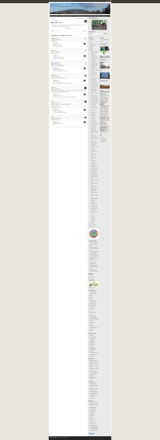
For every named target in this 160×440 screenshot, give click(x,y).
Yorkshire (104, 132)
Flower (101, 110)
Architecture (102, 98)
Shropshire (103, 123)
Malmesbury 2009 (94, 123)
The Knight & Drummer (94, 352)
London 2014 (93, 118)
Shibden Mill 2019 (94, 170)
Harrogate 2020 (94, 79)
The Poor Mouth (92, 354)
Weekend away (103, 129)
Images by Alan (92, 308)
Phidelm (52, 87)
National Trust (104, 117)
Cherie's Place (55, 5)
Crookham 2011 (94, 74)
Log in (102, 136)
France (107, 110)
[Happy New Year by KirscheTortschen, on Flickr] (68, 28)
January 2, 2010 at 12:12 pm (56, 118)
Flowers (104, 110)
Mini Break (104, 115)
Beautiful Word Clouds (94, 402)
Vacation (103, 127)
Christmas (108, 105)
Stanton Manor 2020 (94, 175)
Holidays (84, 15)
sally (52, 116)
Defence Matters (106, 107)
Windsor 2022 (93, 210)
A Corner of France (93, 293)
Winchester (107, 130)
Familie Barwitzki (93, 303)
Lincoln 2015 (93, 110)
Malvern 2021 (93, 128)
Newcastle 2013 (94, 141)
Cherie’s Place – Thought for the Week (94, 244)
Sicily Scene (92, 325)
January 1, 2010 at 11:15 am (56, 76)
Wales (108, 127)
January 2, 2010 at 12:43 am (56, 102)
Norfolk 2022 (93, 144)
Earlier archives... (92, 277)
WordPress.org (103, 141)
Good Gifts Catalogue (93, 393)
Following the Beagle (93, 391)
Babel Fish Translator (93, 388)
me (105, 114)
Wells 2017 (93, 201)
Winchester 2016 (94, 205)
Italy (107, 111)
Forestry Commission (93, 371)
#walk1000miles (105, 91)
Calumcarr (53, 50)
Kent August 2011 (94, 95)
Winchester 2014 (94, 203)
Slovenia (101, 124)
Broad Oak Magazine (93, 300)
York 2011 (93, 216)
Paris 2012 (93, 155)
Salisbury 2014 (93, 163)
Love (104, 114)
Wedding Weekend (94, 198)
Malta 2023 (93, 125)
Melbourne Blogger (93, 317)
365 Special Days (93, 383)
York (101, 132)
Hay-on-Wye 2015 (94, 84)
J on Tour (91, 346)
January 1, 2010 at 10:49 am (58, 57)
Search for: (91, 33)
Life (106, 113)
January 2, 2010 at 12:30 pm (58, 123)
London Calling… (93, 315)
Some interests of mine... (105, 39)
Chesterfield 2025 (94, 64)
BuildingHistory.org (93, 407)
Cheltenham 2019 (94, 63)
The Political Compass (94, 425)
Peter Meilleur (92, 322)
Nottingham (93, 149)
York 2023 (93, 221)
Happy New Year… (56, 22)
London (101, 114)
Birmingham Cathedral (94, 270)
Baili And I (91, 297)
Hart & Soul (92, 307)
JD (90, 310)
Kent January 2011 (94, 100)
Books (63, 15)
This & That (104, 15)
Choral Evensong (93, 409)
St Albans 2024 (93, 171)
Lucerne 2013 (93, 120)
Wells (105, 130)
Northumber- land (104, 118)
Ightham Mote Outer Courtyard (81, 18)
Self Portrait (102, 121)
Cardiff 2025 (93, 59)
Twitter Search (92, 398)
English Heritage (103, 108)
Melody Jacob (92, 257)
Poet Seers (92, 420)
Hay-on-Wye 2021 (94, 86)
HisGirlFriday (53, 38)
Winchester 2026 (94, 208)
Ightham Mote (53, 18)
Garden (101, 111)
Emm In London (92, 302)
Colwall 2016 (93, 66)
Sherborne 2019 (94, 168)
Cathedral (106, 100)
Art (60, 15)
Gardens (75, 15)
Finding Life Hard (93, 305)
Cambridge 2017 (94, 56)
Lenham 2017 (93, 104)
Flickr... (102, 41)
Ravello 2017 (93, 160)
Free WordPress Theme (54, 438)
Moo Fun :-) (92, 417)
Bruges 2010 (93, 54)
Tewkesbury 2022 (94, 187)
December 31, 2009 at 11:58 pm (56, 39)
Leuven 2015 (93, 105)
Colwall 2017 (93, 68)
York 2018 (93, 218)
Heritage (80, 15)
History (104, 111)
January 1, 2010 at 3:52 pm (57, 95)
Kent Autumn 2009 (94, 97)
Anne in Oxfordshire (93, 336)
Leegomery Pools (102, 113)
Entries (103, 138)
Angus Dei (92, 335)
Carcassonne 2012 (94, 58)
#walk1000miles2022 (103, 95)
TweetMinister (92, 396)
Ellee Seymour (92, 344)
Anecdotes (56, 15)
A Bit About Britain (93, 292)
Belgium (103, 100)
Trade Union (107, 125)
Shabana (91, 242)
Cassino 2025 (93, 61)
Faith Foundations (69, 15)
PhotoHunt (104, 120)
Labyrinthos (92, 415)
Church (101, 107)
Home (51, 15)
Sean (91, 254)
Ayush (91, 295)
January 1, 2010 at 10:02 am (56, 64)
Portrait (107, 120)
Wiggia (91, 330)
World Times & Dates (93, 430)
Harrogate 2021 (94, 81)
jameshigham (53, 75)
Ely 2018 (92, 76)
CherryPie (52, 30)
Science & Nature (97, 15)
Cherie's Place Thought (103, 104)
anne (52, 101)
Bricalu (91, 298)
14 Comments (84, 30)
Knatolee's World (93, 312)
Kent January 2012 (94, 102)
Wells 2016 (93, 200)
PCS (101, 120)
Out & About (90, 15)
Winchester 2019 (94, 206)
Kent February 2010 (94, 99)
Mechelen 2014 (94, 130)
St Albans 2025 (93, 173)
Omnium (91, 320)
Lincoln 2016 (93, 112)
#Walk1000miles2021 (103, 94)
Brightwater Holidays (93, 360)
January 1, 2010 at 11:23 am (58, 81)
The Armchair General (93, 327)
